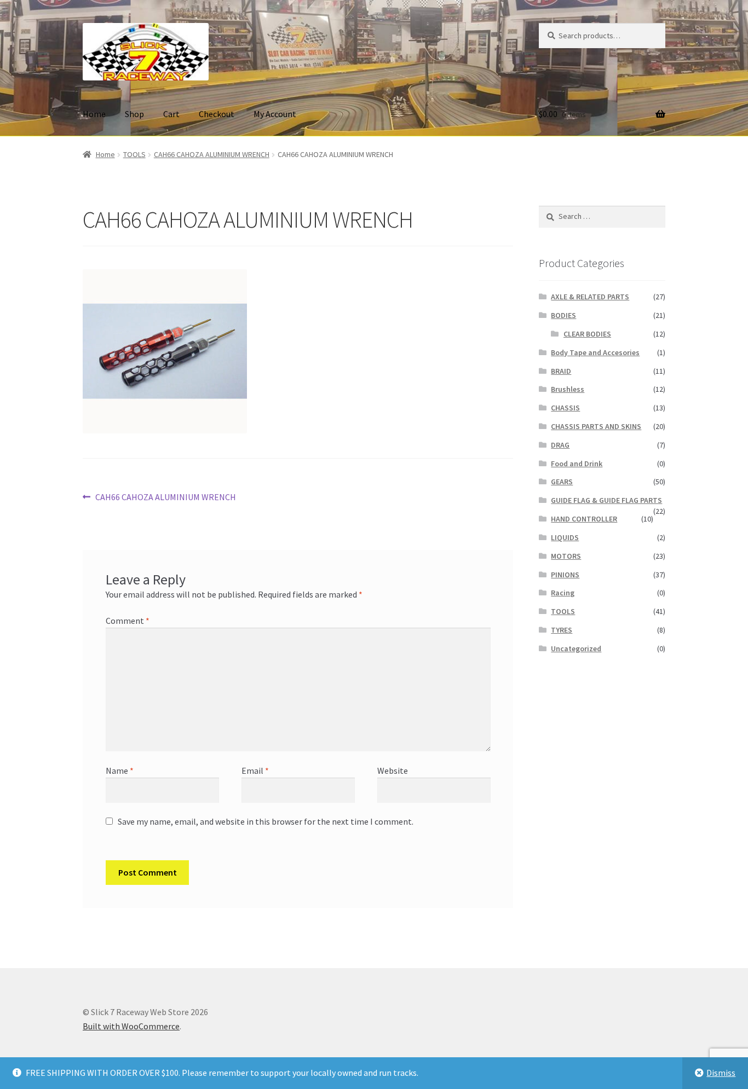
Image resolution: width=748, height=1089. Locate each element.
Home (94, 113)
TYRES (561, 630)
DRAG (560, 445)
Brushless (567, 389)
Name (120, 770)
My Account (275, 113)
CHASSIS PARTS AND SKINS (596, 426)
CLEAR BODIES (587, 334)
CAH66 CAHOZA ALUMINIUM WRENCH (211, 154)
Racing (562, 593)
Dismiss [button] (720, 1072)
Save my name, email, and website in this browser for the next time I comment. (265, 821)
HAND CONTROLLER (584, 519)
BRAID (561, 371)
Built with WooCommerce (131, 1026)
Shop (134, 113)
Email (255, 770)
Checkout (216, 113)
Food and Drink (576, 463)
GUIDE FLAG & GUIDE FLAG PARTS (606, 500)
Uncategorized (576, 648)
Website (392, 770)
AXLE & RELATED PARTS (590, 297)
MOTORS (566, 556)
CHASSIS (565, 408)
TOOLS (134, 154)
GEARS (562, 481)
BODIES (563, 315)
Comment (127, 620)
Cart (171, 113)
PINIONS (565, 575)
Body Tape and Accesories (595, 352)
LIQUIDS (565, 537)
